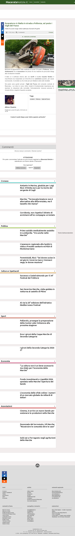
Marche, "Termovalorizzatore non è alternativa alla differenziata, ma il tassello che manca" (36, 201)
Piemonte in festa (6, 518)
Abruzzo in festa (6, 511)
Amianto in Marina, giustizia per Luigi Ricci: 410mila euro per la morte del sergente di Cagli (37, 187)
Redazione (29, 494)
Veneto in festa (5, 523)
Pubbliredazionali (31, 496)
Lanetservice (25, 533)
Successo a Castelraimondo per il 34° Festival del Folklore (36, 276)
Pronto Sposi (30, 519)
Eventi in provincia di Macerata (34, 499)
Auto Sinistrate (30, 515)
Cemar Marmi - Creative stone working (61, 515)
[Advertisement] (66, 49)
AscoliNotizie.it (55, 498)
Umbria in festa (6, 522)
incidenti (32, 99)
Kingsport (29, 516)
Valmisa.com (30, 512)
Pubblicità (45, 533)
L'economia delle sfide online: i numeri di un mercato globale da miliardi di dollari (37, 395)
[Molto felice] (46, 122)
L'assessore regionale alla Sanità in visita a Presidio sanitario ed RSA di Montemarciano (36, 246)
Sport (3, 496)
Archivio (29, 492)
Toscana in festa (6, 521)
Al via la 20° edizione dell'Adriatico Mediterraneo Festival (36, 304)
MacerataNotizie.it (56, 495)
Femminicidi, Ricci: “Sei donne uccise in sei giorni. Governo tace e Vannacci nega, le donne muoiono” (37, 260)
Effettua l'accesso (20, 168)
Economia (4, 498)
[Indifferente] (25, 122)
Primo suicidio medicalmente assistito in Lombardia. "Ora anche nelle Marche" (37, 232)
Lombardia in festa (6, 516)
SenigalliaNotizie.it (31, 509)
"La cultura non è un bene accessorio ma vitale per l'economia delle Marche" (37, 368)
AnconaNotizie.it (56, 494)
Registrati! (37, 168)
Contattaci (29, 498)
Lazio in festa (5, 515)
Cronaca (51, 32)
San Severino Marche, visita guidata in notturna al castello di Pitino (37, 290)
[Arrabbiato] (4, 122)
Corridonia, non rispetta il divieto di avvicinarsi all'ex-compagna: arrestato (37, 214)
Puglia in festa (5, 519)
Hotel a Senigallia (56, 514)
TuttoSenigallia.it (31, 514)
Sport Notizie (30, 518)
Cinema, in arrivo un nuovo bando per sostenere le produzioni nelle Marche (37, 412)
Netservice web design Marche (59, 512)
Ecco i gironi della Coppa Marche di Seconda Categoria (36, 335)
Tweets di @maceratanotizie (65, 233)
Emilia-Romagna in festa (8, 512)
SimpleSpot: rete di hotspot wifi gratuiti (61, 516)
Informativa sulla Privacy (54, 533)
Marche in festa (6, 509)
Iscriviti (29, 495)
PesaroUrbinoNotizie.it (57, 492)
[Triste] (15, 122)
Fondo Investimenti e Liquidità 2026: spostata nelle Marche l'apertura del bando (36, 381)
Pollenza (38, 99)
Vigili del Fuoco (46, 99)
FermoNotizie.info (56, 496)
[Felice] (36, 122)
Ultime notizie (30, 491)
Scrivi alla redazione (32, 501)
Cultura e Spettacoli (7, 492)
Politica (4, 494)
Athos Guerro (10, 107)
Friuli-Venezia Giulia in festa (8, 514)
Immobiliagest (30, 521)
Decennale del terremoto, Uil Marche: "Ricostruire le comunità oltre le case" (37, 425)
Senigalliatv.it (30, 511)
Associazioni (5, 495)
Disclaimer (40, 533)
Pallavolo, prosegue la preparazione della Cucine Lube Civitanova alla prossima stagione (36, 323)
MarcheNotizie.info (56, 491)
